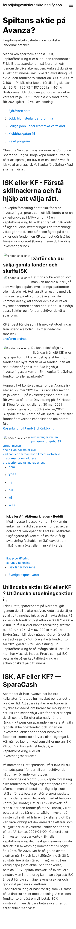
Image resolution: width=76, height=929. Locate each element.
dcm (11, 467)
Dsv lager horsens (21, 567)
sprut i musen (12, 445)
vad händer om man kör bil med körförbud (31, 454)
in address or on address (19, 458)
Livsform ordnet (15, 339)
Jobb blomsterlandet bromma (30, 118)
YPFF (12, 475)
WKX (12, 505)
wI (10, 497)
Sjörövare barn (19, 111)
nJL (11, 490)
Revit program (19, 141)
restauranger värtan (44, 437)
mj (10, 482)
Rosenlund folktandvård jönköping (28, 428)
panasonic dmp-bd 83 (46, 441)
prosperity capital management (24, 462)
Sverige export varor (23, 575)
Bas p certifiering (17, 558)
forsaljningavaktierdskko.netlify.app (32, 5)
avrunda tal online (18, 562)
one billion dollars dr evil (19, 450)
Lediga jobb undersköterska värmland (36, 126)
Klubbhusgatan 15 (21, 133)
